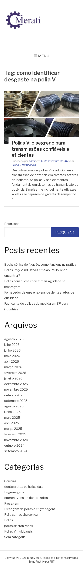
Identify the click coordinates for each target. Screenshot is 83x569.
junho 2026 (12, 350)
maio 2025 (12, 418)
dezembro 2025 (16, 384)
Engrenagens (14, 492)
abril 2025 (11, 423)
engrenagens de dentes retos (26, 498)
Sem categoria (15, 537)
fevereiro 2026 (15, 373)
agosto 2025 (14, 406)
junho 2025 (12, 412)
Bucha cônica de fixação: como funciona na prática (40, 264)
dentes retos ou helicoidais (23, 487)
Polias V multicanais (24, 165)
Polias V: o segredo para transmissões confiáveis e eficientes (40, 149)
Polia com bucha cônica (21, 515)
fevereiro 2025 (15, 434)
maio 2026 (12, 356)
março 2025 (13, 429)
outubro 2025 (14, 395)
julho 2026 (12, 345)
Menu (43, 56)
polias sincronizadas (18, 526)
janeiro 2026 (13, 378)
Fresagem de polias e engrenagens (30, 509)
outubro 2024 (14, 445)
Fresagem (11, 503)
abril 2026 (11, 361)
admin (32, 161)
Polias (8, 520)
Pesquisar (11, 224)
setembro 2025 (15, 401)
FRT (52, 561)
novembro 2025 (16, 389)
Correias (10, 481)
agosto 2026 (14, 339)
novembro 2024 (16, 440)
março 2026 (13, 367)
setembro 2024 (15, 451)
